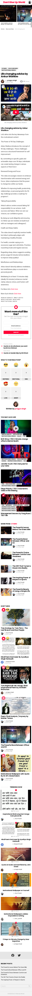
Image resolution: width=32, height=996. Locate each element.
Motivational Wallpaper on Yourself (16, 890)
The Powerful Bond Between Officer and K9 (24, 23)
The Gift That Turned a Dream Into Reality (21, 567)
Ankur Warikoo (7, 298)
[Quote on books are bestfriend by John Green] (16, 854)
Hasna (4, 461)
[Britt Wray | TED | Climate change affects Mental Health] (16, 428)
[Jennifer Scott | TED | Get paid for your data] (16, 453)
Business (9, 505)
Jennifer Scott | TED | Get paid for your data (14, 465)
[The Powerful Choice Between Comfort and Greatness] (6, 555)
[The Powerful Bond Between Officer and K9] (6, 542)
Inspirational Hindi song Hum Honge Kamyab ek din (16, 815)
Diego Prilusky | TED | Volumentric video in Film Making (14, 489)
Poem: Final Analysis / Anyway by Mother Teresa (14, 717)
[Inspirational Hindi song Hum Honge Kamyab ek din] (16, 800)
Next (31, 15)
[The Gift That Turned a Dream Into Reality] (6, 569)
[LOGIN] (29, 2)
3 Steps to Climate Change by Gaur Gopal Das (16, 940)
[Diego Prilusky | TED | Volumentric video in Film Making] (16, 478)
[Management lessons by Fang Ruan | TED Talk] (16, 502)
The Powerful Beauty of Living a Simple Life (21, 590)
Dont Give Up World (14, 2)
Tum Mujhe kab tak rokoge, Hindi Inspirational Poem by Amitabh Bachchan (14, 687)
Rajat (19, 436)
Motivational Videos (9, 436)
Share (3, 86)
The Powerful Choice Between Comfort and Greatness (21, 554)
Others (14, 524)
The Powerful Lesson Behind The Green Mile (6, 23)
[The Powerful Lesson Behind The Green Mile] (8, 13)
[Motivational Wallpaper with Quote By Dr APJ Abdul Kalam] (16, 763)
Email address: (16, 326)
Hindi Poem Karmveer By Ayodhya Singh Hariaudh (15, 658)
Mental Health (6, 434)
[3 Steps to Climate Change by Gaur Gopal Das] (16, 928)
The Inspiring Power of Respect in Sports (21, 578)
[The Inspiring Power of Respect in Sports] (6, 580)
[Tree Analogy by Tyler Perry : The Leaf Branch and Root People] (16, 617)
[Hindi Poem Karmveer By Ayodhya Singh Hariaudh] (16, 646)
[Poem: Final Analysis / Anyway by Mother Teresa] (16, 705)
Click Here (14, 289)
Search (29, 986)
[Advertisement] (16, 50)
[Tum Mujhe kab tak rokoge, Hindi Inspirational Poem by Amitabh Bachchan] (16, 675)
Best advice (19, 298)
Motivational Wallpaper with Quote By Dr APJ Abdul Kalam (15, 775)
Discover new (7, 299)
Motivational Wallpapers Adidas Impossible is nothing (16, 915)
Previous (1, 15)
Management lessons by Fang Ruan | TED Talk (16, 514)
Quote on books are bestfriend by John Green (15, 866)
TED (24, 436)
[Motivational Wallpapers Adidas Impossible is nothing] (16, 903)
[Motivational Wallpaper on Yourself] (16, 880)
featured (17, 299)
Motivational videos (9, 301)
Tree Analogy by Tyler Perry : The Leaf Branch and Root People (14, 629)
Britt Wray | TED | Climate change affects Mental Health (14, 440)
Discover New (17, 434)
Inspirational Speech (15, 461)
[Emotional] (7, 638)
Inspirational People (8, 507)
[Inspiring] (7, 610)
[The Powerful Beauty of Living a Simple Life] (6, 592)
